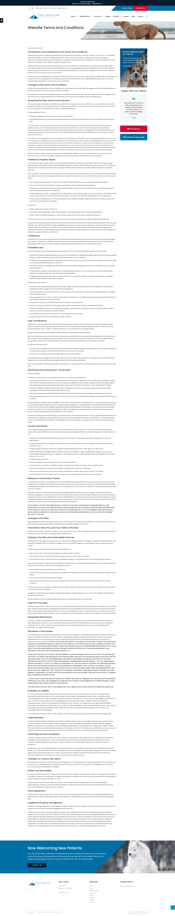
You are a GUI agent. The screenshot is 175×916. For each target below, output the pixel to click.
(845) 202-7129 (63, 8)
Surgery (107, 16)
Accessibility (40, 912)
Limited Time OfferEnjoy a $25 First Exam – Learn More (86, 3)
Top (173, 907)
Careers (126, 16)
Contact (140, 16)
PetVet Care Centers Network (140, 913)
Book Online (127, 8)
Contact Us (37, 865)
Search (58, 912)
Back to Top (30, 913)
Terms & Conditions (49, 912)
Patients (116, 16)
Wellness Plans (84, 16)
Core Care (97, 16)
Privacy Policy (51, 70)
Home (91, 886)
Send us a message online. (128, 886)
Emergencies (140, 8)
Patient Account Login (135, 137)
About (73, 16)
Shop (133, 16)
